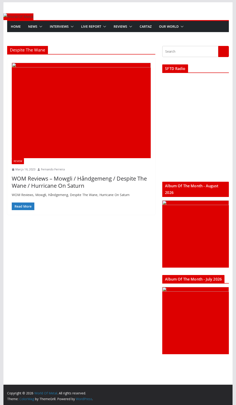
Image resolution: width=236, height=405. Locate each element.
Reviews (120, 26)
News (32, 26)
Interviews (59, 26)
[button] (39, 26)
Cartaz (146, 26)
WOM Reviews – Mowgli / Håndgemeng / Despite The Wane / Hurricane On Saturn (79, 182)
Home (16, 26)
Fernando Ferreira (53, 169)
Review (18, 161)
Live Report (91, 26)
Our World (169, 26)
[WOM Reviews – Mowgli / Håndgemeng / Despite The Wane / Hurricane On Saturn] (81, 110)
